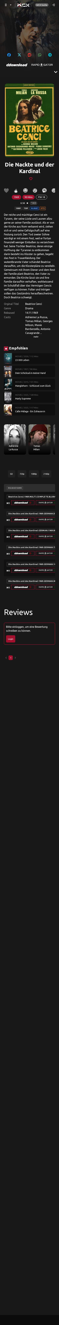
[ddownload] (17, 65)
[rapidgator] (42, 65)
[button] (22, 502)
